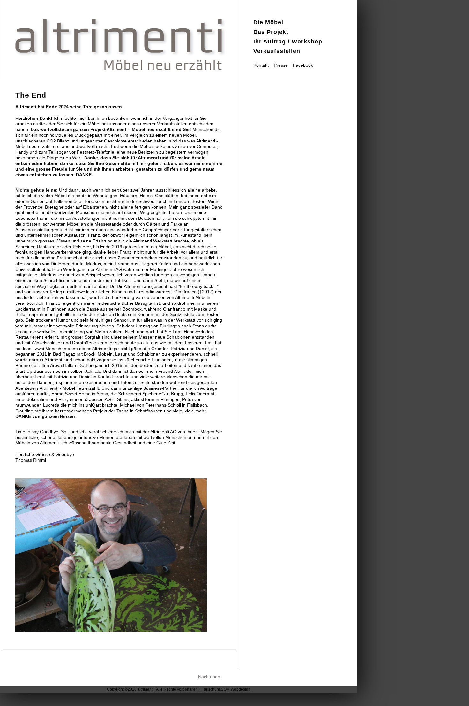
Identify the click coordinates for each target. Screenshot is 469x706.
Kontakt (261, 65)
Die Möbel (268, 22)
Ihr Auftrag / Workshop (287, 41)
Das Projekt (270, 32)
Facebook (303, 65)
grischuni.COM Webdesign (227, 689)
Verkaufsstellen (276, 51)
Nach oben (209, 676)
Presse (281, 65)
